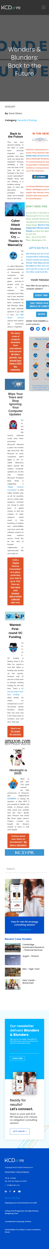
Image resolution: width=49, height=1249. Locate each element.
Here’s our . (15, 731)
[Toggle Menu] (44, 7)
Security (22, 120)
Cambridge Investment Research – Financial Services (33, 947)
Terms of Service (22, 1172)
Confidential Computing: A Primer (18, 1221)
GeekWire (11, 799)
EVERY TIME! (41, 295)
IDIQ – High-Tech (31, 969)
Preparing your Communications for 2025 (21, 1203)
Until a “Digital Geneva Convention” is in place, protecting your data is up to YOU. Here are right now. (15, 581)
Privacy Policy (10, 1172)
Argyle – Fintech (30, 956)
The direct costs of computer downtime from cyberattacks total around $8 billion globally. (15, 351)
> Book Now (24, 929)
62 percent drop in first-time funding (15, 691)
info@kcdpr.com (13, 1185)
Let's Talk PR (19, 1131)
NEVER (41, 314)
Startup (33, 120)
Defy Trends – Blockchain (29, 981)
